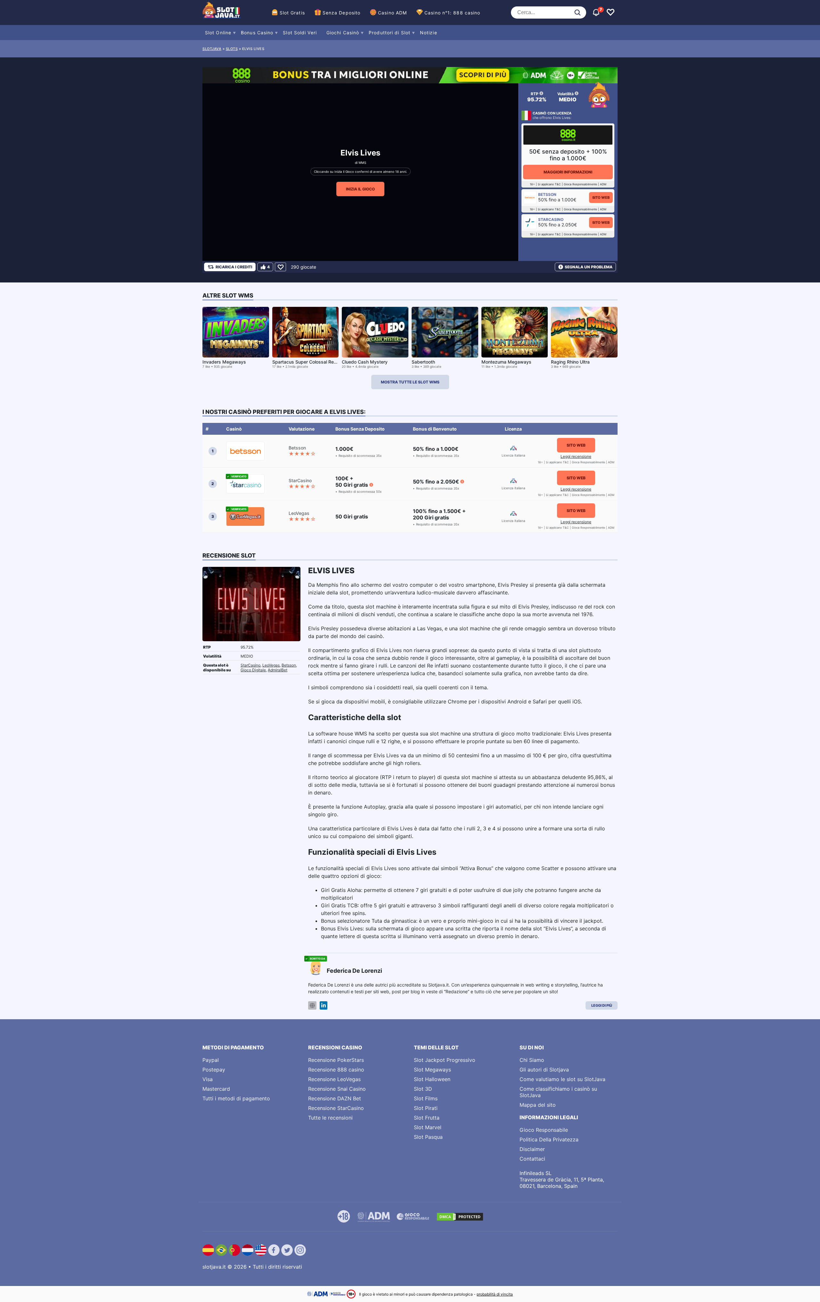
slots (232, 48)
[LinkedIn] (323, 1005)
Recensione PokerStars (336, 1060)
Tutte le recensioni (330, 1117)
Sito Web (601, 197)
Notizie (428, 32)
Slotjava (211, 48)
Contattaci (532, 1158)
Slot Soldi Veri (300, 32)
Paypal (210, 1060)
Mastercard (216, 1089)
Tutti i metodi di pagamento (236, 1098)
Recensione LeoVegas (334, 1079)
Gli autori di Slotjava (544, 1069)
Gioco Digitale (253, 670)
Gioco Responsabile (544, 1130)
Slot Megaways (432, 1069)
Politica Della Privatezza (549, 1139)
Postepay (213, 1069)
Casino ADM (392, 12)
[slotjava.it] (221, 12)
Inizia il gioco (360, 189)
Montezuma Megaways (506, 362)
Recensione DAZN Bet (334, 1098)
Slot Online (218, 32)
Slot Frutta (426, 1117)
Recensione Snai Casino (337, 1089)
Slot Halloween (432, 1079)
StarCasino (250, 665)
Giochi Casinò (342, 32)
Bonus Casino (257, 32)
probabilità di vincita (495, 1294)
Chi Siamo (532, 1060)
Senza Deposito (341, 12)
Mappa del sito (538, 1105)
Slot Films (426, 1098)
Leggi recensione (576, 456)
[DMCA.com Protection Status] (460, 1217)
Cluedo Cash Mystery (365, 362)
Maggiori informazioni (568, 172)
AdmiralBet (277, 670)
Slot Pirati (426, 1108)
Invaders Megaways (224, 362)
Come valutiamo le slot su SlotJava (562, 1079)
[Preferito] (280, 267)
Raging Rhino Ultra (570, 362)
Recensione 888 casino (336, 1069)
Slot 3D (423, 1089)
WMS (362, 162)
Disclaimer (532, 1149)
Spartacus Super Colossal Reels (306, 362)
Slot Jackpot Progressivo (444, 1060)
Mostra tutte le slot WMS (410, 382)
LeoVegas (271, 665)
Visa (207, 1079)
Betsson (289, 665)
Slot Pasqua (428, 1137)
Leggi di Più (601, 1005)
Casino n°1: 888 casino (452, 12)
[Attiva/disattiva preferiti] (610, 12)
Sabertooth (423, 362)
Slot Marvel (427, 1127)
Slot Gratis (292, 12)
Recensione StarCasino (336, 1108)
